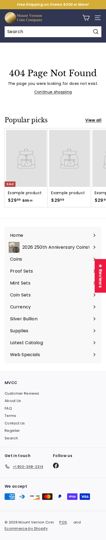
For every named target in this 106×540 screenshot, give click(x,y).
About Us (13, 400)
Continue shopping (53, 92)
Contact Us (15, 423)
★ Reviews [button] (100, 276)
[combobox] (53, 31)
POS (63, 522)
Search (11, 438)
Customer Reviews (22, 393)
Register (12, 430)
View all (93, 120)
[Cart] (86, 18)
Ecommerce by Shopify (26, 528)
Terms (10, 415)
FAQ (8, 408)
